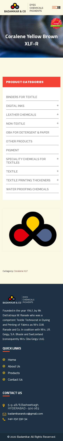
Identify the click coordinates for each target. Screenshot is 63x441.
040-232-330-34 (17, 418)
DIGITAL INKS (15, 106)
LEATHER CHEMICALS (21, 114)
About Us (14, 366)
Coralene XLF (21, 271)
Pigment (12, 150)
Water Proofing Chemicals (27, 189)
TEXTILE (12, 171)
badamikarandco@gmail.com (25, 413)
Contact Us (15, 379)
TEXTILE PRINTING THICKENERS (28, 180)
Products (14, 373)
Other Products (19, 141)
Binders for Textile (21, 97)
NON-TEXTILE (15, 123)
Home (12, 359)
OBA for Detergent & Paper (27, 132)
